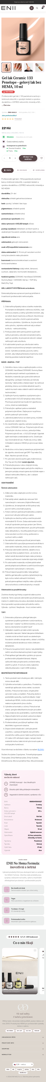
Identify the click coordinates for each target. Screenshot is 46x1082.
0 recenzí (18, 119)
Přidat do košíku (28, 158)
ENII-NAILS (12, 112)
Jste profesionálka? (9, 115)
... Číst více (6, 105)
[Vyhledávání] (37, 8)
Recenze (23, 170)
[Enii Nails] (8, 8)
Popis (8, 170)
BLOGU (41, 750)
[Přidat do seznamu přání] (41, 158)
